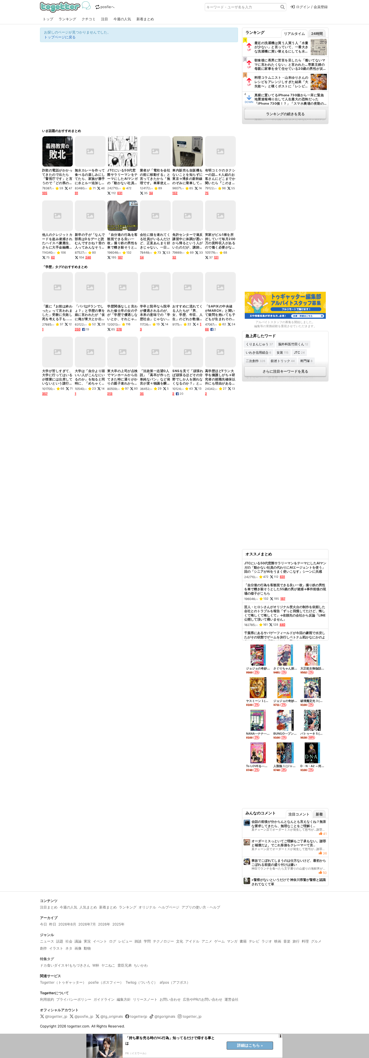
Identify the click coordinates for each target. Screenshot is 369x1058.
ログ (112, 941)
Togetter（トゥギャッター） (63, 982)
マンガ (232, 941)
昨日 (52, 924)
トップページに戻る (60, 37)
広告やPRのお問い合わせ (202, 999)
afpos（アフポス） (175, 982)
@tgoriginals (165, 1016)
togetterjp (138, 1016)
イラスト (56, 948)
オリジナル (147, 907)
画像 (78, 948)
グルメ (316, 941)
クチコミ (89, 19)
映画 (277, 941)
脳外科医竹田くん (293, 344)
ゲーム (219, 941)
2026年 (104, 924)
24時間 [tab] (317, 33)
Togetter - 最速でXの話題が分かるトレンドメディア (66, 7)
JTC (299, 352)
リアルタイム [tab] (294, 33)
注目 (104, 19)
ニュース (47, 941)
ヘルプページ (168, 907)
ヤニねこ (108, 965)
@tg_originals (111, 1016)
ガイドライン (104, 999)
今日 (43, 924)
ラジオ (266, 941)
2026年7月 (87, 924)
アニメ (207, 941)
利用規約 (47, 999)
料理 (305, 941)
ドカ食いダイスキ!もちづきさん (65, 965)
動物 (87, 948)
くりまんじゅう (259, 344)
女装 (283, 352)
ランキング (67, 19)
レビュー (125, 941)
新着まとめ (145, 19)
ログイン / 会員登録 (312, 7)
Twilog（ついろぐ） (141, 982)
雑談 (138, 941)
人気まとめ (88, 907)
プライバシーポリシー (73, 999)
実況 (87, 941)
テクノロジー (163, 941)
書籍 (243, 941)
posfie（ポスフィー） (105, 982)
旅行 (296, 941)
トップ (48, 19)
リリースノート (145, 999)
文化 (179, 941)
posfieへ (107, 7)
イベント (100, 941)
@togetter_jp (56, 1016)
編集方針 (124, 999)
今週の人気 (122, 19)
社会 (68, 941)
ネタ (68, 948)
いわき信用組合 (258, 352)
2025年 (118, 924)
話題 (59, 941)
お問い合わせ (170, 999)
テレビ (254, 941)
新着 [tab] (319, 814)
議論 (78, 941)
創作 (43, 948)
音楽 (286, 941)
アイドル (192, 941)
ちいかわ (141, 965)
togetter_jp (192, 1016)
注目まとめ (49, 907)
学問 (147, 941)
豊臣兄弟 (125, 965)
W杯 (95, 965)
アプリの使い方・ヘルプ (201, 907)
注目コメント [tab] (299, 814)
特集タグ (47, 959)
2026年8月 (67, 924)
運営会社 (231, 999)
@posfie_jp (84, 1016)
